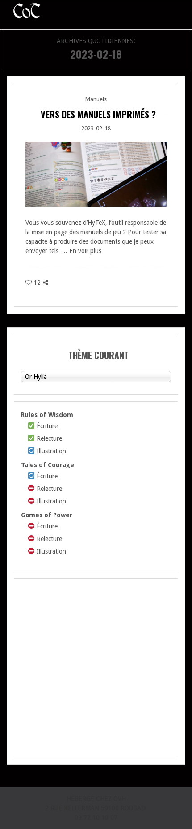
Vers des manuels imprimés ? (98, 114)
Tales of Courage (47, 464)
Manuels (96, 99)
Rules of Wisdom (47, 414)
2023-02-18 (96, 128)
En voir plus (85, 250)
